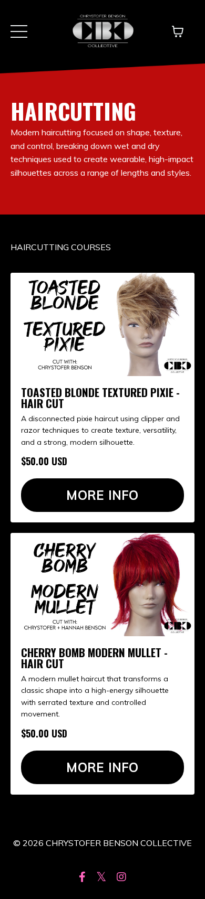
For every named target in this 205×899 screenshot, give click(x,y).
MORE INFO (102, 495)
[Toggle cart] (177, 31)
